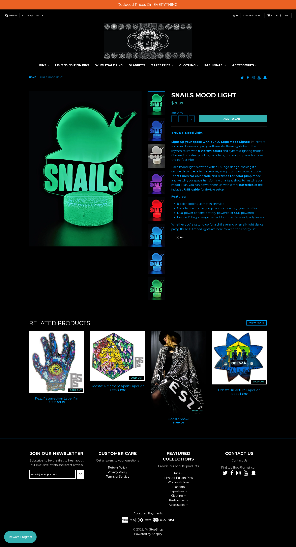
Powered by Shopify (148, 534)
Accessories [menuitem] (243, 65)
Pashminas (177, 500)
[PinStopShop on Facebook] (248, 78)
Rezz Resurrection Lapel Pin (56, 398)
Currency (27, 15)
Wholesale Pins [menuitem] (109, 65)
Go (80, 474)
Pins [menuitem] (42, 65)
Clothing (177, 496)
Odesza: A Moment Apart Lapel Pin (118, 386)
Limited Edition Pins (178, 478)
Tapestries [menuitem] (160, 65)
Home (32, 77)
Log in (234, 15)
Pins (177, 473)
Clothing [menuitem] (187, 65)
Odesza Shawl (178, 419)
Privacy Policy (117, 472)
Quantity (177, 113)
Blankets (178, 487)
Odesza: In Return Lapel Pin (239, 390)
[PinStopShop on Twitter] (242, 78)
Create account (252, 15)
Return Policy (117, 467)
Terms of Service (117, 476)
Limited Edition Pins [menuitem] (72, 65)
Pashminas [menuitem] (213, 65)
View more (256, 322)
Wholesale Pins (178, 482)
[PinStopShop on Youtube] (259, 78)
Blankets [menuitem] (137, 65)
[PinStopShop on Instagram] (253, 78)
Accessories (177, 505)
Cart (280, 15)
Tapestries (177, 491)
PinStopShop (154, 529)
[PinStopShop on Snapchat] (265, 78)
